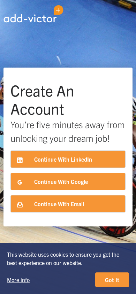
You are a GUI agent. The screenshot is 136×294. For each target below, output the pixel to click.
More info (18, 279)
